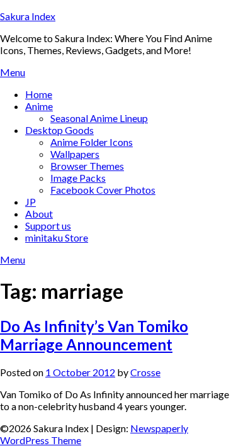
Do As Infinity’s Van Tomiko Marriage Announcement (94, 335)
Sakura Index (27, 16)
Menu (12, 72)
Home (38, 94)
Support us (48, 225)
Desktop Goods (59, 130)
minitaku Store (56, 237)
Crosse (145, 372)
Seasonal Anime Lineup (99, 118)
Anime (39, 106)
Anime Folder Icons (91, 142)
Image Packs (78, 178)
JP (30, 202)
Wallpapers (74, 154)
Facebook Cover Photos (102, 190)
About (39, 214)
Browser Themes (87, 166)
